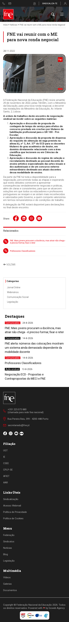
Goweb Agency (57, 608)
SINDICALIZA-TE (49, 3)
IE (4, 456)
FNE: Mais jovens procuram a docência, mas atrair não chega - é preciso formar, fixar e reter (37, 242)
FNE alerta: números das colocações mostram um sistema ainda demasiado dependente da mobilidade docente (34, 347)
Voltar (10, 264)
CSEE (6, 463)
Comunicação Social (18, 297)
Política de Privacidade (15, 512)
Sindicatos (8, 541)
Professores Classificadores (22, 251)
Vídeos (7, 577)
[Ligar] (3, 3)
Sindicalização (10, 499)
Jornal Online (13, 287)
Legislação (12, 302)
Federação (8, 535)
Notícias (13, 25)
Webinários (13, 292)
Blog (5, 554)
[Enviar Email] (9, 3)
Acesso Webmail (12, 505)
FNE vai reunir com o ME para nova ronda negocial (42, 25)
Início (5, 25)
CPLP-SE (8, 469)
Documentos (10, 590)
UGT (5, 450)
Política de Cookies (13, 518)
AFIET (6, 476)
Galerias (7, 583)
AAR (5, 482)
